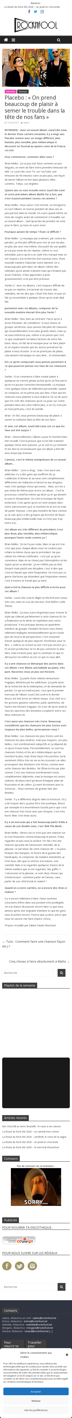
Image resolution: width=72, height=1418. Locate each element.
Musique (23, 91)
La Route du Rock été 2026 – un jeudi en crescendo (32, 6)
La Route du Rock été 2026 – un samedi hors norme (30, 1131)
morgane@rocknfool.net (40, 1327)
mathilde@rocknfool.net (39, 1324)
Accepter (36, 1391)
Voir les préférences (36, 1410)
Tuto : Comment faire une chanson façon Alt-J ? (33, 943)
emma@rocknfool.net (35, 1321)
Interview (10, 91)
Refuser (36, 1400)
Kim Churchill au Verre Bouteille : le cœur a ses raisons (31, 1126)
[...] (50, 1331)
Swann (26, 122)
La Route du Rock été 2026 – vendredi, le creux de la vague (34, 1136)
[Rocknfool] (36, 25)
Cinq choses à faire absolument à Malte (39, 961)
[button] (67, 1354)
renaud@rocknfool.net (37, 1331)
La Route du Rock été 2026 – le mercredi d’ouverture (30, 1147)
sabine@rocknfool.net (44, 1318)
